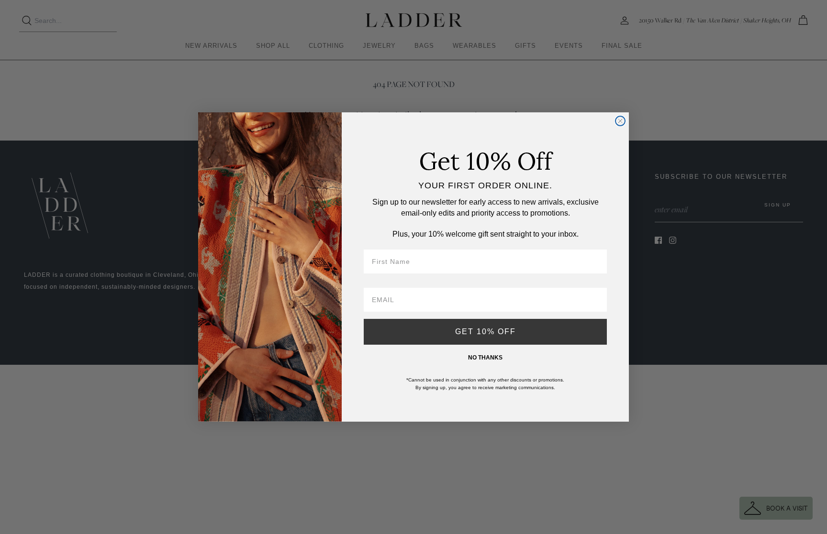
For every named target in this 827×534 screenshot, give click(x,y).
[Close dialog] (620, 121)
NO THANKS (485, 357)
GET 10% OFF (485, 331)
